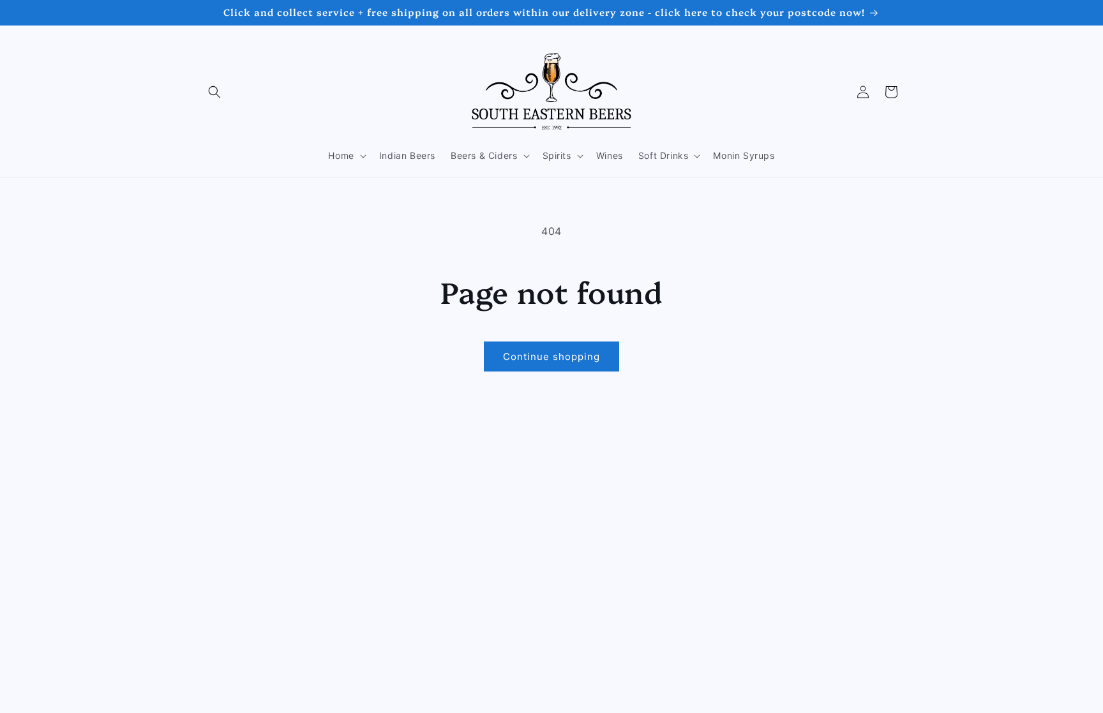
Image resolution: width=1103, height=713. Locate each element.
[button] (214, 92)
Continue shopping (551, 356)
